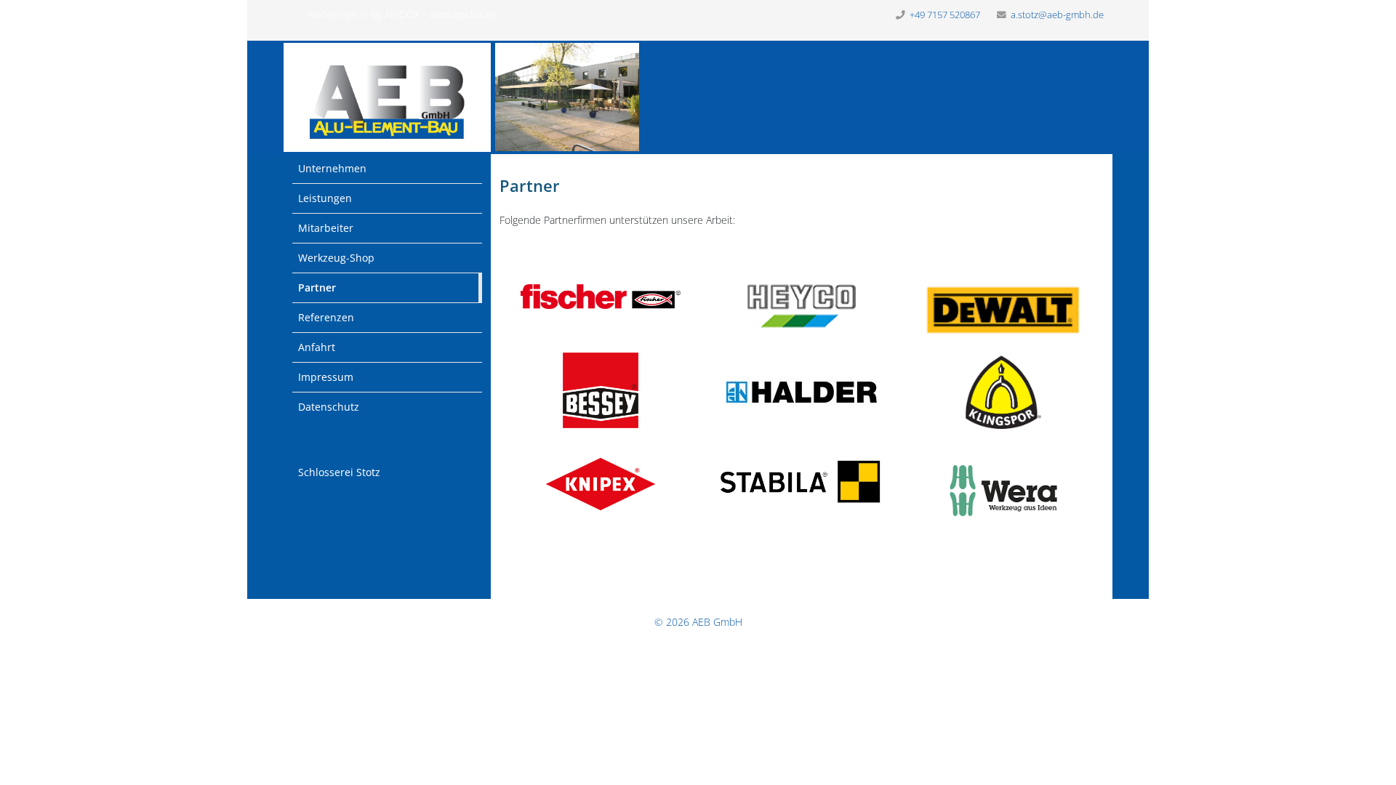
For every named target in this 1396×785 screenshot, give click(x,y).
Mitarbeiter (325, 228)
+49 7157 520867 (945, 15)
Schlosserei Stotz (339, 472)
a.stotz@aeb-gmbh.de (1057, 15)
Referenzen (326, 317)
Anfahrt (316, 347)
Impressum (325, 377)
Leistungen (325, 198)
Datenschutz (328, 407)
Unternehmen (332, 168)
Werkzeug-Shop (336, 258)
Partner (317, 287)
